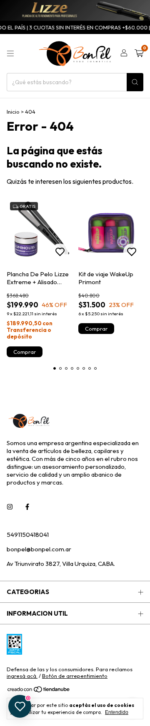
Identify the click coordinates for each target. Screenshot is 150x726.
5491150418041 (28, 534)
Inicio (13, 111)
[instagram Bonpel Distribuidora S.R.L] (10, 507)
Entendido (116, 712)
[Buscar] (135, 82)
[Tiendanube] (39, 691)
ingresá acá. (22, 675)
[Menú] (10, 53)
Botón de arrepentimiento (75, 675)
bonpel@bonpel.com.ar (39, 549)
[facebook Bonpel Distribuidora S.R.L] (27, 507)
